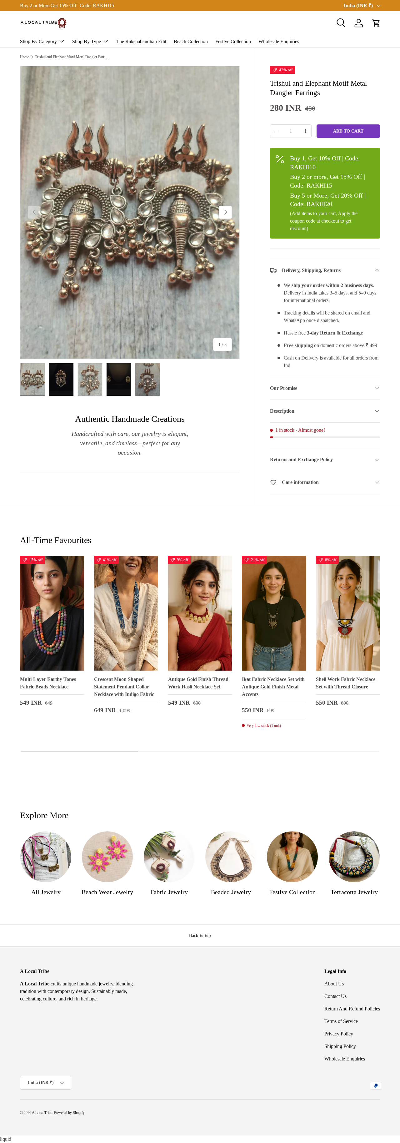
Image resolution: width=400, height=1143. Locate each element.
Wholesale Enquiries (278, 41)
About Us (334, 983)
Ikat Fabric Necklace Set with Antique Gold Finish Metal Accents (273, 687)
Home (24, 57)
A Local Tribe (42, 1112)
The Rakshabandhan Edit (141, 41)
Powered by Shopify (69, 1112)
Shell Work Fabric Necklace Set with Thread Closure (345, 683)
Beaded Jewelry (231, 892)
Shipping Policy (340, 1046)
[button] (376, 23)
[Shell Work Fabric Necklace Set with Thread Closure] (348, 613)
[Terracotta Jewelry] (354, 856)
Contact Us (335, 996)
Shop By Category (38, 41)
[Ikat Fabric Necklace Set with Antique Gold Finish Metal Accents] (274, 613)
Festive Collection (233, 41)
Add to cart (348, 130)
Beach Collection (191, 41)
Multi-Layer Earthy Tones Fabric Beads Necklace (48, 683)
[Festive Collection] (292, 856)
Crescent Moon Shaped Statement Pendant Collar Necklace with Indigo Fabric (124, 687)
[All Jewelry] (45, 856)
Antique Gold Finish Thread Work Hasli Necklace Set (198, 683)
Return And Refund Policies (352, 1008)
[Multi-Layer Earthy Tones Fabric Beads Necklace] (52, 613)
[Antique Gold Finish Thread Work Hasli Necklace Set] (200, 613)
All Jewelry (46, 892)
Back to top (200, 935)
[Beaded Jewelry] (230, 856)
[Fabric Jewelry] (169, 856)
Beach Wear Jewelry (107, 892)
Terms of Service (341, 1021)
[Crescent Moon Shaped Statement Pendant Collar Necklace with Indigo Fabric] (126, 613)
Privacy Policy (338, 1033)
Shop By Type (86, 41)
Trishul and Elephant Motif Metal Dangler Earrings (72, 57)
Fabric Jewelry (169, 892)
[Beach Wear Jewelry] (107, 856)
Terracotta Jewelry (354, 892)
